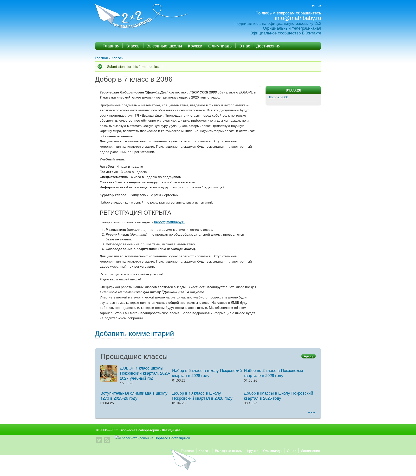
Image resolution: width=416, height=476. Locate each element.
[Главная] (142, 16)
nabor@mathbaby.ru (169, 221)
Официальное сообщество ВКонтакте (285, 33)
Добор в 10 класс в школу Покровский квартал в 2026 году (202, 395)
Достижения (268, 45)
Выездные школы (164, 45)
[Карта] (319, 6)
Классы (132, 45)
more (312, 412)
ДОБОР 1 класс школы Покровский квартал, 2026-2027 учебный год (145, 373)
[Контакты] (313, 6)
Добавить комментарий (134, 333)
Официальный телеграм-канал (292, 28)
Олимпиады (220, 45)
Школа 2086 (278, 96)
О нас (244, 45)
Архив (308, 356)
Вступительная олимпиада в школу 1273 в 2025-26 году (134, 395)
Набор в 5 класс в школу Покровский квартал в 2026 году (207, 372)
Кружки (195, 45)
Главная (111, 45)
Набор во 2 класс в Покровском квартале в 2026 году (273, 372)
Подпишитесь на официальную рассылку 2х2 (277, 23)
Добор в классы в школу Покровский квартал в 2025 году (278, 395)
